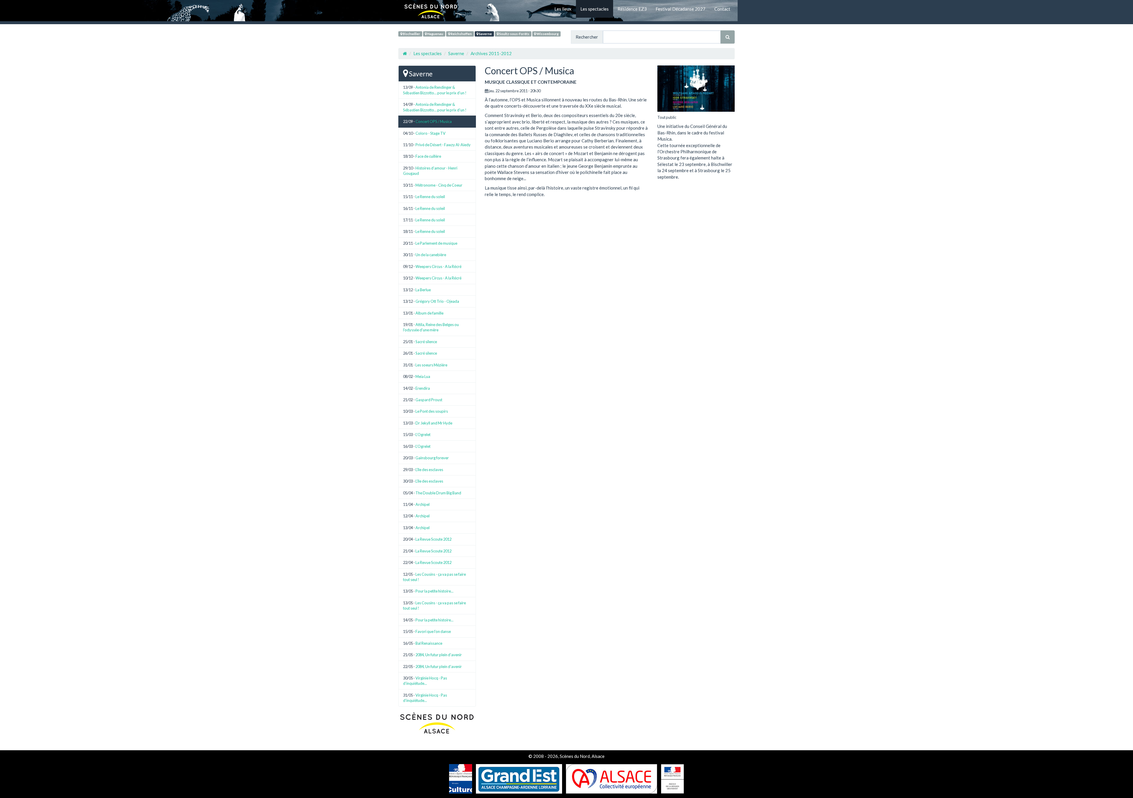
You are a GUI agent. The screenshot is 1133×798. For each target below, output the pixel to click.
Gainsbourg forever (432, 457)
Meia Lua (422, 376)
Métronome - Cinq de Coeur (438, 185)
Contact (722, 8)
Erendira (422, 388)
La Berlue (423, 289)
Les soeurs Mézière (431, 365)
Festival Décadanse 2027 (680, 8)
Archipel (422, 504)
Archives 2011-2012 (491, 53)
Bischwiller (411, 34)
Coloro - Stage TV (430, 133)
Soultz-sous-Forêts (514, 34)
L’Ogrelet (422, 434)
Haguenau (435, 34)
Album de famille (429, 313)
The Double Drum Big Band (438, 493)
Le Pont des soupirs (431, 411)
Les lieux (563, 8)
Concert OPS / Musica (433, 121)
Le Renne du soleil (430, 196)
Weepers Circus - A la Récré (438, 266)
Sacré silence (426, 341)
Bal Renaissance (428, 643)
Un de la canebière (430, 254)
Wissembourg (547, 34)
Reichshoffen (461, 34)
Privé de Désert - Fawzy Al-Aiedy (443, 144)
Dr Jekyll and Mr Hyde (433, 423)
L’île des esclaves (429, 469)
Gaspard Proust (428, 399)
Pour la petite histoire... (434, 591)
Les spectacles (594, 8)
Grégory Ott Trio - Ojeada (437, 301)
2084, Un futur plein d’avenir (438, 654)
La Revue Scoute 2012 (433, 539)
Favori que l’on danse (433, 631)
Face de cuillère (428, 156)
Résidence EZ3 (632, 8)
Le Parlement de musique (436, 243)
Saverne (485, 34)
